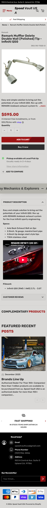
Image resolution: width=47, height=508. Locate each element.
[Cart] (42, 10)
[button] (7, 10)
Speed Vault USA (19, 504)
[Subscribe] (43, 479)
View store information (18, 166)
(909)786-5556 (22, 453)
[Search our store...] (37, 10)
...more (42, 106)
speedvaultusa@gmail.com (27, 446)
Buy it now (23, 147)
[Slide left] (1, 19)
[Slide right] (45, 19)
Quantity (6, 125)
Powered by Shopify (33, 504)
